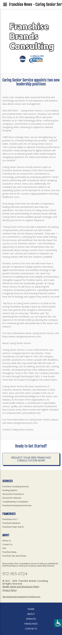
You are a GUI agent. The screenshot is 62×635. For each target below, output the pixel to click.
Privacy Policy (9, 590)
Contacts (31, 628)
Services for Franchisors (13, 494)
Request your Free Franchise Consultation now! (31, 459)
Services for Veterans (11, 498)
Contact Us (7, 544)
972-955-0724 (14, 574)
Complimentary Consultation (15, 501)
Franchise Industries (11, 523)
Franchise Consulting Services (15, 486)
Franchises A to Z (10, 519)
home (31, 608)
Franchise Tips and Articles (14, 555)
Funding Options (9, 490)
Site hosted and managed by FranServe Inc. (21, 596)
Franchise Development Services (16, 505)
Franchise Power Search (13, 527)
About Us (6, 540)
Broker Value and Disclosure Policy (20, 586)
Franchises (31, 623)
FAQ (4, 548)
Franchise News (9, 552)
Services (31, 618)
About (31, 613)
